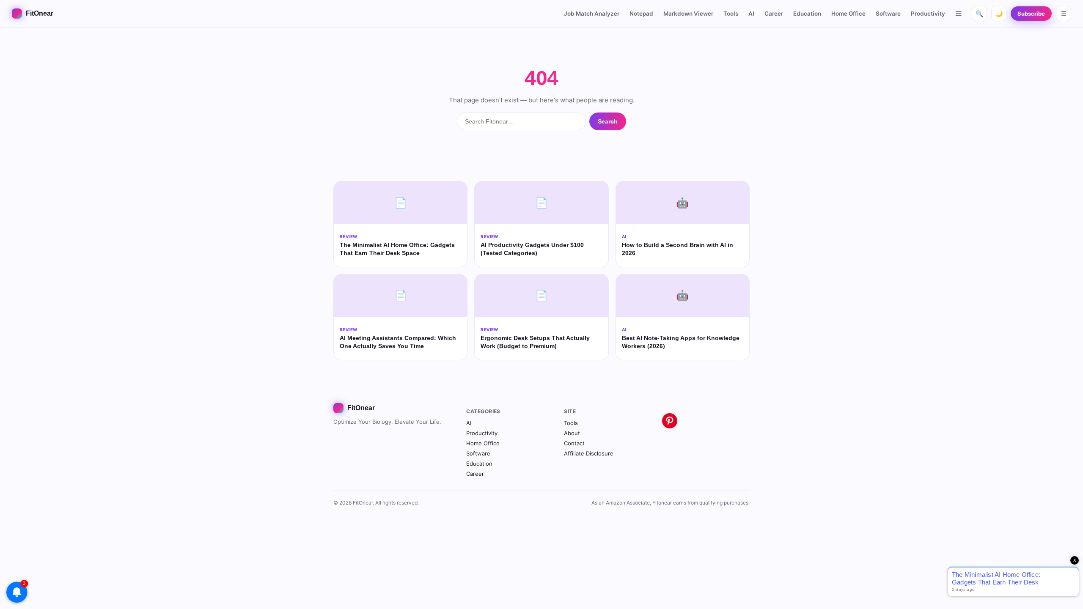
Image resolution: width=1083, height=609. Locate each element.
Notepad (641, 13)
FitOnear (39, 13)
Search (608, 121)
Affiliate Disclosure (588, 453)
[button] (958, 13)
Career (773, 13)
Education (807, 13)
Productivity (928, 13)
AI (751, 13)
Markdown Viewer (688, 13)
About (572, 433)
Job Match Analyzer (591, 13)
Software (888, 13)
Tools (730, 13)
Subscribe (1031, 13)
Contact (574, 443)
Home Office (848, 13)
